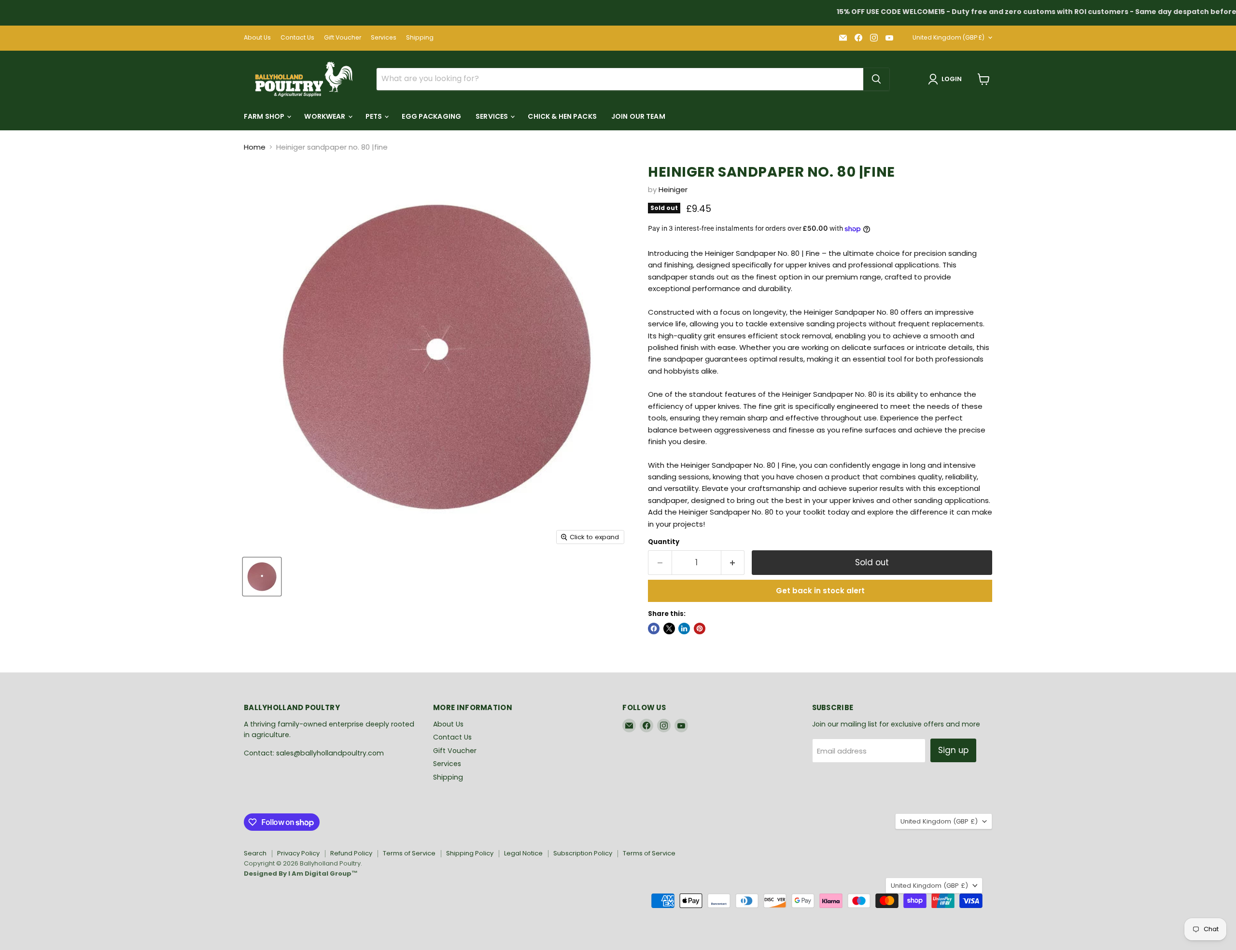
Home (255, 147)
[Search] (876, 79)
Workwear (325, 116)
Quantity (663, 541)
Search (255, 853)
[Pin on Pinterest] (699, 628)
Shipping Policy (469, 853)
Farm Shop (265, 116)
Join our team (638, 116)
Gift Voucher (342, 37)
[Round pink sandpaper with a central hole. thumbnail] (262, 577)
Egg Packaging (431, 116)
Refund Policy (351, 853)
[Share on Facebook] (654, 628)
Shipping (420, 37)
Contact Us (297, 37)
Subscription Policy (582, 853)
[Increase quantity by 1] (733, 562)
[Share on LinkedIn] (684, 628)
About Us (257, 37)
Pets (374, 116)
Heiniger (673, 189)
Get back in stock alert (820, 591)
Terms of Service (409, 853)
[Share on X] (669, 628)
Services (383, 37)
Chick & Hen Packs (562, 116)
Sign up (953, 750)
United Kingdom (948, 37)
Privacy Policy (298, 853)
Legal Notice (523, 853)
